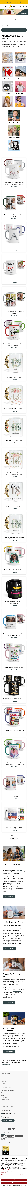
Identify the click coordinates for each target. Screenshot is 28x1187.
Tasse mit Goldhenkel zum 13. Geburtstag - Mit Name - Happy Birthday (14, 376)
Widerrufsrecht (5, 1099)
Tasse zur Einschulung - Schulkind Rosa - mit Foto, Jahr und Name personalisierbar (14, 763)
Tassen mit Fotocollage (16, 1038)
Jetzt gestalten (9, 896)
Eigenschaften (20, 93)
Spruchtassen (11, 986)
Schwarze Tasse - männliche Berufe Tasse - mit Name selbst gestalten (14, 699)
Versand (3, 1093)
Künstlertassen (14, 152)
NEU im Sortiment (8, 64)
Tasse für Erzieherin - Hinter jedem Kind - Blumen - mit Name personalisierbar (14, 183)
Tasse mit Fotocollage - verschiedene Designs (14, 215)
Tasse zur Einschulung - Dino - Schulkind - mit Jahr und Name (14, 731)
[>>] (25, 838)
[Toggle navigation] (2, 6)
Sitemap (3, 1083)
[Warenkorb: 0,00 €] (26, 6)
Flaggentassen (8, 78)
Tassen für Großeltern (14, 137)
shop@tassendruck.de (9, 1113)
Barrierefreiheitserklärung (8, 1104)
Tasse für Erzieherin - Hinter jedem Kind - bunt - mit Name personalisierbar (14, 666)
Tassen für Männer (20, 108)
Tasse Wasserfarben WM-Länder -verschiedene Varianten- (14, 828)
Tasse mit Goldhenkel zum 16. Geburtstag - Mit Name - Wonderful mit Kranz (14, 473)
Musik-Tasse (19, 870)
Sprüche (20, 78)
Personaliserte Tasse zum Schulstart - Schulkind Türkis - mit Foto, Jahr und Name (14, 570)
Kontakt (3, 1077)
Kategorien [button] (4, 25)
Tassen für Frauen (8, 108)
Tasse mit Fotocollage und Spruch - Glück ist (14, 281)
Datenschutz (4, 1102)
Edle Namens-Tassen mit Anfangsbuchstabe (14, 248)
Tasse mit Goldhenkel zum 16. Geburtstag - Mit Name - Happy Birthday (14, 441)
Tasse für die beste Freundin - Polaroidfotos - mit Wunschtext (14, 795)
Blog (2, 1079)
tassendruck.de (5, 1064)
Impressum (4, 1097)
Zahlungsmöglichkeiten (7, 1090)
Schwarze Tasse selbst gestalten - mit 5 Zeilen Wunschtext (14, 602)
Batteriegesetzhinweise (7, 1106)
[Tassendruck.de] (9, 6)
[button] (20, 6)
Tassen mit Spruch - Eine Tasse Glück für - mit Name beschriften (14, 344)
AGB (2, 1095)
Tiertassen (20, 986)
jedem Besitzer (17, 991)
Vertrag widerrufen (8, 1120)
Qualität (3, 1081)
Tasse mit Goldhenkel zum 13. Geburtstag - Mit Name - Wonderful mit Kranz (14, 409)
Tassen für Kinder (14, 122)
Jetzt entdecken (9, 948)
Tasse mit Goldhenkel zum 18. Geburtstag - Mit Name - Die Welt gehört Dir (14, 505)
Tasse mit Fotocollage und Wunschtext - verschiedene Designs (14, 634)
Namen (8, 93)
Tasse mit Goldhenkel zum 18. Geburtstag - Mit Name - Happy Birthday (14, 538)
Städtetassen (20, 64)
